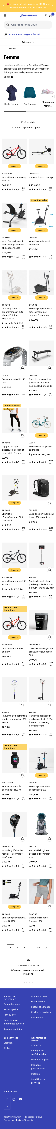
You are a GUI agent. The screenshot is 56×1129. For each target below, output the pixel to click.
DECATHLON (34, 645)
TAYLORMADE (8, 847)
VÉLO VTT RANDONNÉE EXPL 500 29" (14, 179)
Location (8, 1042)
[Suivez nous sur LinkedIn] (7, 1106)
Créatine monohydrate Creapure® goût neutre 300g (41, 651)
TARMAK (33, 577)
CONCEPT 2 (34, 174)
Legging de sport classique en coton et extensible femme (13, 449)
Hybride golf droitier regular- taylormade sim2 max (12, 853)
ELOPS (32, 443)
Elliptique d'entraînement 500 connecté (12, 517)
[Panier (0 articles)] (50, 15)
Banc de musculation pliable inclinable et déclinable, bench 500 (40, 382)
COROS (5, 375)
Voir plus (8, 76)
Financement (38, 1001)
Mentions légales (40, 1059)
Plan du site (10, 1014)
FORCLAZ (33, 510)
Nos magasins (11, 1009)
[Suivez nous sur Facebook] (7, 1099)
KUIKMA (5, 712)
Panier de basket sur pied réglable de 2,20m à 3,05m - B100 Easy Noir (41, 584)
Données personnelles (38, 1067)
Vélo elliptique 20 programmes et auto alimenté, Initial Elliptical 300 (12, 313)
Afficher (15, 127)
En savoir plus (40, 7)
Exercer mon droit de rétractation (19, 1120)
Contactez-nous (12, 1004)
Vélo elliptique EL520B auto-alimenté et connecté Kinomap (40, 311)
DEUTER (32, 847)
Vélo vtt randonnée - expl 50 (12, 650)
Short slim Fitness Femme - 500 (38, 919)
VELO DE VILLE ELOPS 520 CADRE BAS (40, 448)
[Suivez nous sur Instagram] (13, 1099)
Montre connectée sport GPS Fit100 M (11, 788)
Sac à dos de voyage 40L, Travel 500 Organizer (41, 515)
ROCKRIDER (7, 174)
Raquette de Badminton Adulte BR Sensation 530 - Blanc (14, 719)
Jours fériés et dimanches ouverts (14, 1022)
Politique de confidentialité (39, 1052)
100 (38, 948)
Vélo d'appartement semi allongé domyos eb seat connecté (13, 244)
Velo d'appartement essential (39, 243)
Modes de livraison (41, 1012)
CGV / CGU (36, 1045)
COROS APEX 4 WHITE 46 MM (13, 381)
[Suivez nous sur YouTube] (20, 1099)
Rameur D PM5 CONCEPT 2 (41, 179)
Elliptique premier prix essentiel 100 (14, 919)
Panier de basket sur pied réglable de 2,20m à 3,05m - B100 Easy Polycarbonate (41, 720)
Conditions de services (38, 1081)
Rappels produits (13, 1029)
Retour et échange (40, 1007)
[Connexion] (46, 15)
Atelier (7, 1048)
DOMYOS (6, 238)
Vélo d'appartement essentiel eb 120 (39, 788)
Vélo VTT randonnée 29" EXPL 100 (14, 583)
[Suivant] (45, 947)
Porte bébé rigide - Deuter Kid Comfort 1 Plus (39, 853)
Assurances (37, 1017)
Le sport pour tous (33, 1117)
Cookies (35, 1074)
